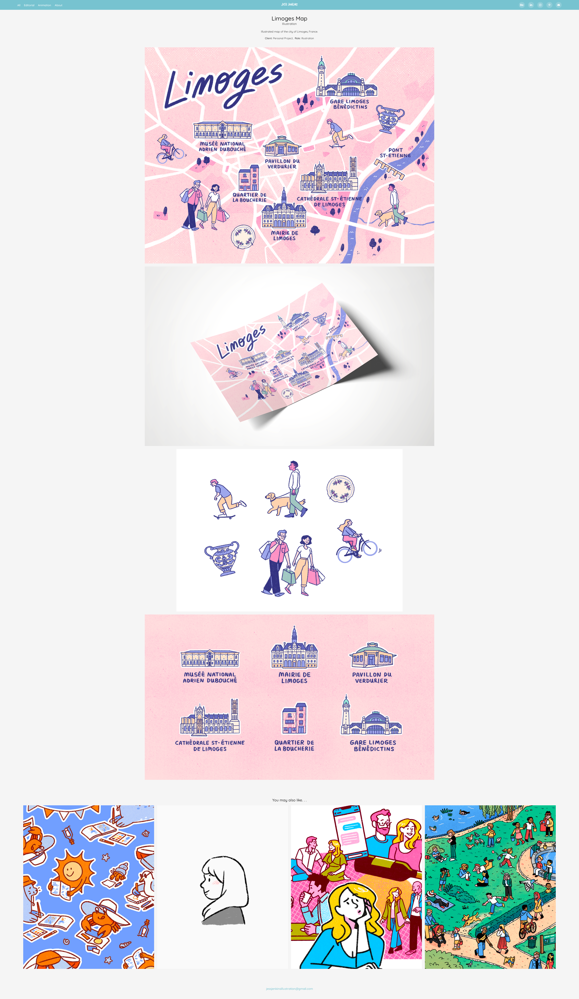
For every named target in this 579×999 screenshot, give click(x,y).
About (58, 5)
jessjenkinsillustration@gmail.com (289, 988)
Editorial (29, 5)
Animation (44, 5)
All (18, 5)
